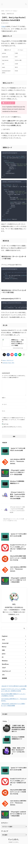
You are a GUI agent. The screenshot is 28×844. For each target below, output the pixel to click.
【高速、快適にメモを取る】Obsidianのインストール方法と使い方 (18, 751)
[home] (15, 618)
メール (4, 404)
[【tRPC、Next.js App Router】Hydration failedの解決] (16, 354)
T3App (3, 26)
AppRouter (5, 362)
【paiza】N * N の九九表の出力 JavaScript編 (18, 535)
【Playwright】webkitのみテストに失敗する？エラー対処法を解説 (17, 472)
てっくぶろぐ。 (14, 839)
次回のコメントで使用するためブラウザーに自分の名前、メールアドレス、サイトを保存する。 (13, 419)
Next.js (4, 360)
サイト (3, 411)
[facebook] (8, 354)
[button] (25, 152)
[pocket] (12, 354)
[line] (19, 354)
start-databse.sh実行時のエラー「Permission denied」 (17, 461)
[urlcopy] (23, 354)
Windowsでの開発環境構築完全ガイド (18, 738)
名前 (3, 397)
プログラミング (9, 360)
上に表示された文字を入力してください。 (12, 427)
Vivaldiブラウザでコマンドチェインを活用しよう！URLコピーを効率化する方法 (18, 548)
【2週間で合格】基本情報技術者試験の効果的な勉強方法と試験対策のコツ (18, 728)
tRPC (13, 362)
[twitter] (4, 354)
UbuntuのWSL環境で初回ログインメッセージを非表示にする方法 (18, 558)
